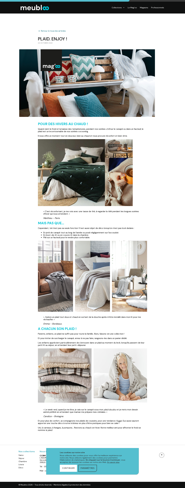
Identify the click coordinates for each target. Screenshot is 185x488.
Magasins (144, 7)
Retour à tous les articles (53, 31)
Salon (21, 455)
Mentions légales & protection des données (72, 485)
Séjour (21, 458)
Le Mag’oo (132, 7)
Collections (117, 7)
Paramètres (88, 468)
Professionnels (157, 7)
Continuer (68, 468)
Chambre (23, 461)
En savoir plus (113, 462)
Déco (21, 467)
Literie (21, 464)
